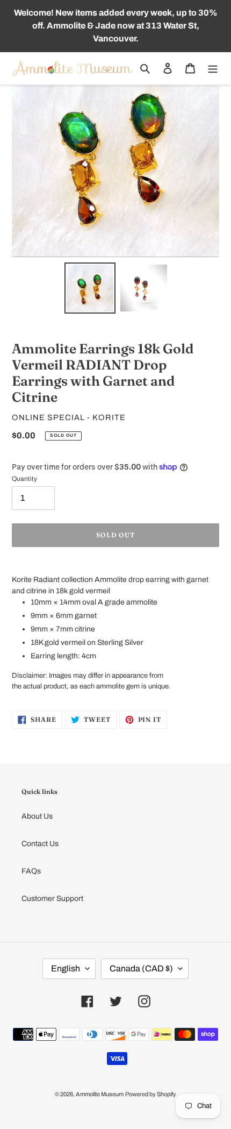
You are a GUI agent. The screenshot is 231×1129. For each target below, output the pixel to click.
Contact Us (40, 844)
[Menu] (212, 68)
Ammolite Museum (100, 1094)
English (65, 968)
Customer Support (52, 898)
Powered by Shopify (150, 1094)
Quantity (24, 478)
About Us (37, 816)
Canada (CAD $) (141, 968)
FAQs (31, 871)
